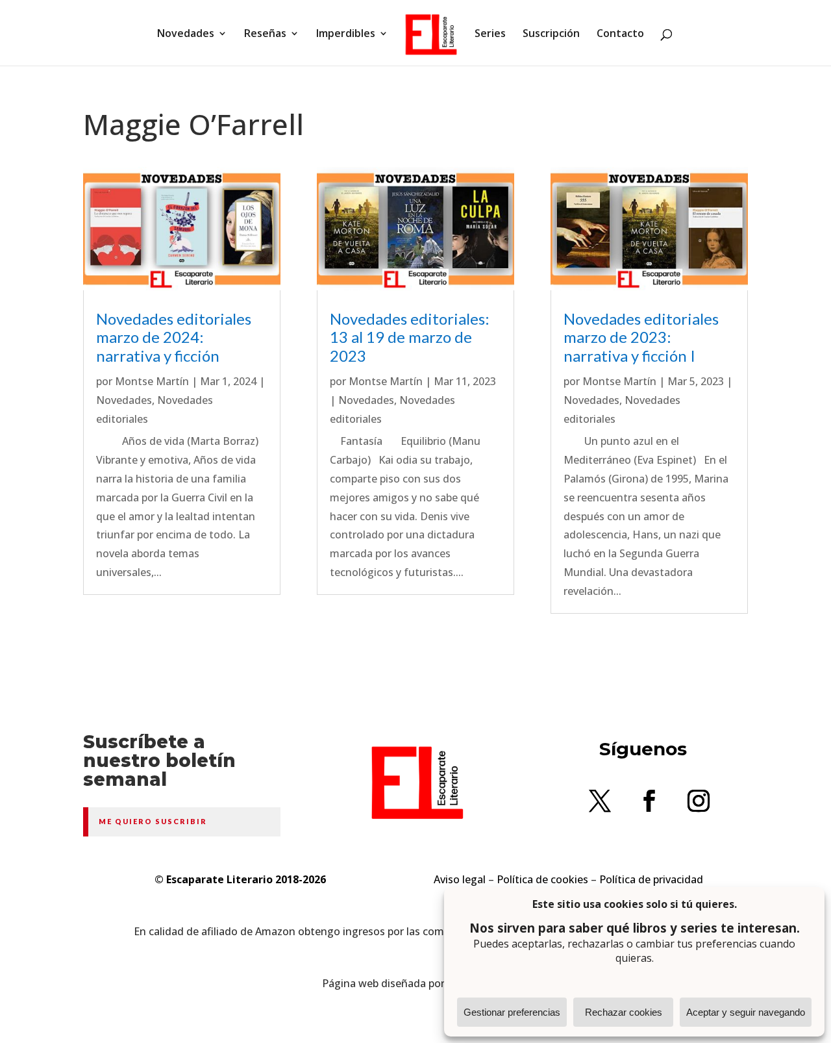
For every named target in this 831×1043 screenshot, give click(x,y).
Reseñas (265, 34)
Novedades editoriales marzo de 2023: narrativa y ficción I (641, 337)
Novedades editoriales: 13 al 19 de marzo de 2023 (410, 337)
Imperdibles (345, 34)
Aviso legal (460, 879)
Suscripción (551, 34)
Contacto (620, 34)
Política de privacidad (651, 879)
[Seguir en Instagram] (698, 801)
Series (490, 34)
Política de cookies (542, 879)
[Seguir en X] (600, 801)
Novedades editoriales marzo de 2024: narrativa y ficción (173, 337)
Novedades (185, 34)
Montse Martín (152, 381)
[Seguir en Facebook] (649, 801)
